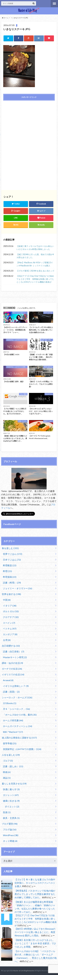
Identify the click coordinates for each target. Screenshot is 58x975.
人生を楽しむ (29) (11, 754)
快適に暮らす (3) (11, 789)
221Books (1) (9, 703)
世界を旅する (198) (11, 594)
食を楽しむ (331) (10, 548)
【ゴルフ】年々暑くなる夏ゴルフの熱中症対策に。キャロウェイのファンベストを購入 (35, 882)
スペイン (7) (9, 622)
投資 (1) (7, 812)
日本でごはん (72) (12, 559)
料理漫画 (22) (9, 577)
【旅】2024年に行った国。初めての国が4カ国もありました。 (35, 256)
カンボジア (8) (10, 634)
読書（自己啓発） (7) (13, 651)
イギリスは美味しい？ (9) (16, 686)
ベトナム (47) (9, 628)
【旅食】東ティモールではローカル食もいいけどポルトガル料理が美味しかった (35, 247)
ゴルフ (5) (8, 760)
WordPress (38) (10, 835)
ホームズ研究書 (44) (13, 720)
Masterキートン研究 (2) (15, 657)
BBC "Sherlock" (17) (13, 732)
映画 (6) (7, 772)
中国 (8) (7, 599)
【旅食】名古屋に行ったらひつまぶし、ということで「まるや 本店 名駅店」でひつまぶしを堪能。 (35, 943)
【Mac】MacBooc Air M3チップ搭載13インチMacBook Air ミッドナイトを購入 (34, 264)
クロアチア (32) (11, 617)
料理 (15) (7, 571)
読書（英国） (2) (11, 691)
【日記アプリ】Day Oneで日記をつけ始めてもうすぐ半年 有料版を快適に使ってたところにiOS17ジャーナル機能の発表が (35, 279)
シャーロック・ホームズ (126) (17, 697)
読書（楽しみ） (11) (13, 766)
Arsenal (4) (8, 680)
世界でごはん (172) (12, 554)
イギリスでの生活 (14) (13, 674)
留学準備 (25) (9, 743)
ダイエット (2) (12, 806)
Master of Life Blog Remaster (23, 970)
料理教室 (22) (9, 565)
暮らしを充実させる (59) (14, 783)
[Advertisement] (29, 123)
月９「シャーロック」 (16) (16, 709)
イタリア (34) (9, 605)
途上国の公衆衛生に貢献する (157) (19, 737)
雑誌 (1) (7, 777)
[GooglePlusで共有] (29, 38)
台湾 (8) (7, 640)
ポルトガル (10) (11, 611)
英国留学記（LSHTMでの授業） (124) (22, 749)
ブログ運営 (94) (9, 823)
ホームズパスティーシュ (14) (17, 726)
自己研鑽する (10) (11, 645)
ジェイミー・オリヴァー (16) (17, 588)
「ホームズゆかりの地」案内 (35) (20, 714)
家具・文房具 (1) (11, 818)
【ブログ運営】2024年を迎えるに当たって (35, 271)
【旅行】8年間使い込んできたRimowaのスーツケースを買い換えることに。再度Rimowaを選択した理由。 (35, 932)
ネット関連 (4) (10, 841)
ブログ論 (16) (9, 829)
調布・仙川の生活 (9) (12, 663)
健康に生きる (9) (11, 800)
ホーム (5, 18)
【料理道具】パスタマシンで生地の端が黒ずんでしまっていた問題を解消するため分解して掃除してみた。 (35, 894)
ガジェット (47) (11, 795)
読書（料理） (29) (12, 582)
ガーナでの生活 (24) (12, 668)
